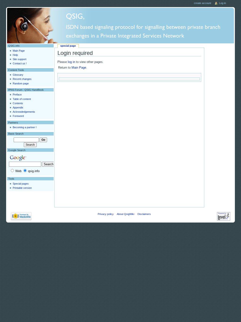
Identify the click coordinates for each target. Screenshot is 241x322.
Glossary (18, 74)
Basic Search (16, 133)
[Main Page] (120, 25)
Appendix (18, 107)
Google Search (16, 150)
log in (71, 62)
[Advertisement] (220, 115)
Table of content (22, 99)
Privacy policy (106, 214)
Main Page (79, 67)
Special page (68, 45)
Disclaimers (144, 214)
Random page (21, 83)
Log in (222, 3)
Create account (203, 3)
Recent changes (22, 79)
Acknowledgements (24, 111)
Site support (19, 59)
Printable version (22, 187)
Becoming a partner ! (24, 127)
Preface (17, 94)
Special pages (21, 183)
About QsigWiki (125, 214)
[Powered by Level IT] (223, 216)
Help (15, 55)
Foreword (18, 116)
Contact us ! (20, 63)
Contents (18, 103)
